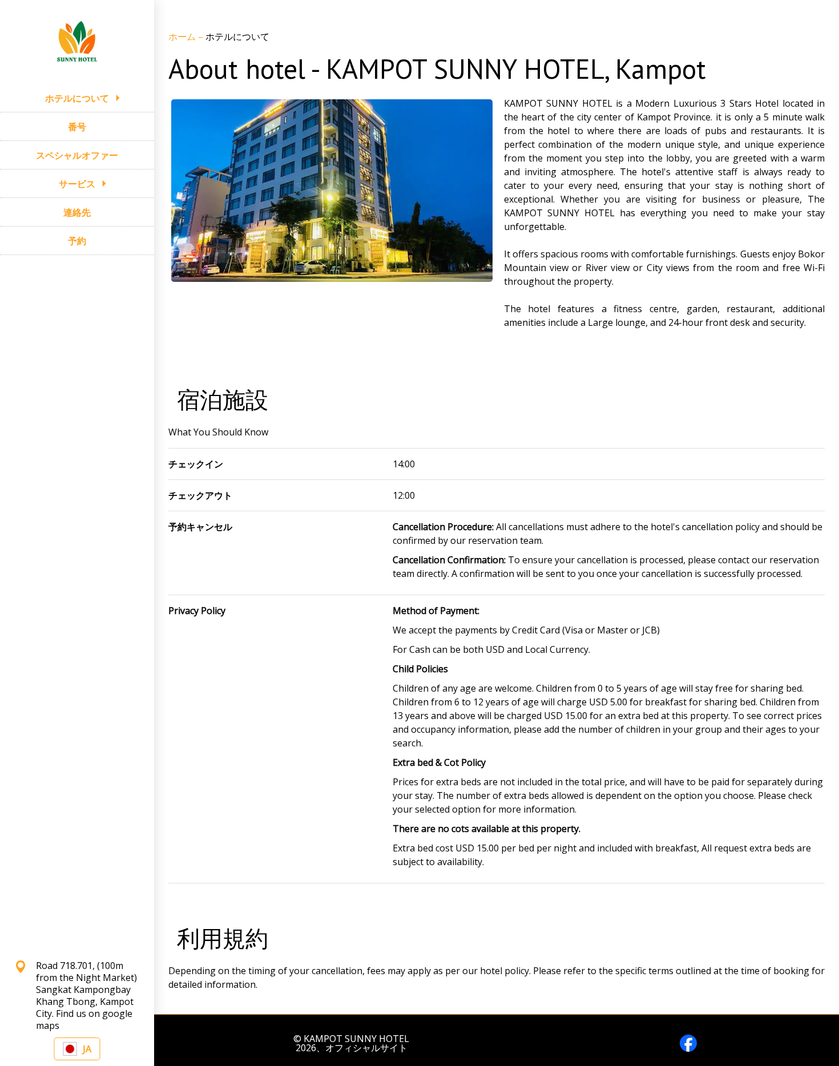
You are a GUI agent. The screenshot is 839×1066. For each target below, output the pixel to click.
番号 (77, 126)
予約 (77, 241)
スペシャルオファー (77, 155)
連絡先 (77, 212)
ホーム (183, 36)
